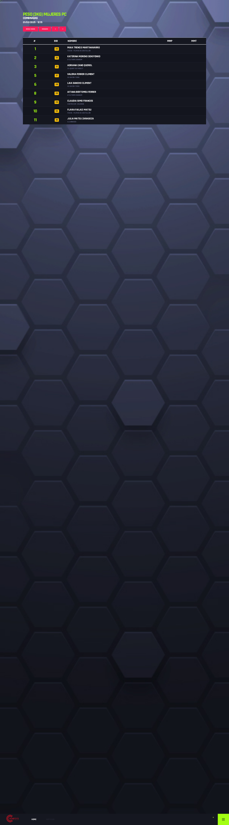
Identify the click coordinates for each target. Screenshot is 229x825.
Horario (45, 29)
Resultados (30, 29)
